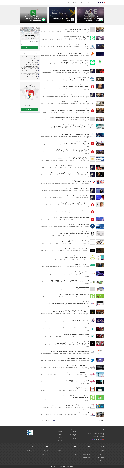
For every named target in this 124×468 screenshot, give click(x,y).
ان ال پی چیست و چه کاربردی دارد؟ (80, 320)
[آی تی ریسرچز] (92, 351)
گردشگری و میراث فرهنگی (86, 454)
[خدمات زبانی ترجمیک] (92, 264)
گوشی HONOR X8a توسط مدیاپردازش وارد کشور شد (76, 373)
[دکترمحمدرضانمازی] (92, 70)
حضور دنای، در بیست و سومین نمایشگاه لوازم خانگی (76, 257)
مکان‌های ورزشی (59, 450)
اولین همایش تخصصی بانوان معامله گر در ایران (78, 358)
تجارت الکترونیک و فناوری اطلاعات (98, 453)
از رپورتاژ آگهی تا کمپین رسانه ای (70, 438)
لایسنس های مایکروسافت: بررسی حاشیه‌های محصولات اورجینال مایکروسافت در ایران (68, 351)
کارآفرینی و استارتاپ (101, 450)
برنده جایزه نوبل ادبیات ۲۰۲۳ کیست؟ (80, 265)
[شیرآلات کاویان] (92, 303)
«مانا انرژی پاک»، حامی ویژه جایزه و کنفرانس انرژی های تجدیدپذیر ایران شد (71, 159)
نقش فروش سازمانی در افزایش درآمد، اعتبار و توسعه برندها (29, 71)
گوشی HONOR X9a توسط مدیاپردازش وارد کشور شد (76, 366)
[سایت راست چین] (92, 296)
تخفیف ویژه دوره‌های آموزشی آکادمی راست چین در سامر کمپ (74, 294)
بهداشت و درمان (87, 450)
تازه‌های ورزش (60, 448)
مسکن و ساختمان (101, 461)
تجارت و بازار (102, 448)
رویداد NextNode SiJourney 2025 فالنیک (61, 19)
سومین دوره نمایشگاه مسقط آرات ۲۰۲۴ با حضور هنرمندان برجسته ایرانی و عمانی (69, 117)
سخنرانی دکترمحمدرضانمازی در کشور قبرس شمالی (77, 196)
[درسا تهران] (92, 343)
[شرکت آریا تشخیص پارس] (92, 389)
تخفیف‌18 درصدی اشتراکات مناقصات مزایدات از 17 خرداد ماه (74, 79)
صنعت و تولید (102, 454)
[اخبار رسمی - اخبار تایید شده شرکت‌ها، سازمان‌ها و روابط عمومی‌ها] (100, 2)
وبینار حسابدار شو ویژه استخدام (81, 182)
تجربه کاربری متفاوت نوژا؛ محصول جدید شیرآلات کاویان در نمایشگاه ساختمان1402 (69, 303)
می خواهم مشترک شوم (29, 48)
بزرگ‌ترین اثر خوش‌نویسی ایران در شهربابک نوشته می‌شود (75, 86)
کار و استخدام (102, 458)
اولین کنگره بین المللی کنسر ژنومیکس (80, 389)
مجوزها (74, 433)
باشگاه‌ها (60, 453)
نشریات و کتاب (73, 450)
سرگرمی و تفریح (45, 453)
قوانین (75, 437)
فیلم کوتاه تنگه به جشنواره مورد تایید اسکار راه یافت (76, 249)
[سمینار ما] (92, 320)
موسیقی (74, 453)
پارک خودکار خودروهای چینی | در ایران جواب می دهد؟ (30, 77)
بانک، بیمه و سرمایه (101, 460)
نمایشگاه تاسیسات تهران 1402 (82, 287)
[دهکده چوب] (92, 289)
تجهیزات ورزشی (59, 451)
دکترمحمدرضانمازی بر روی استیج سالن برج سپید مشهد (76, 95)
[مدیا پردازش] (92, 367)
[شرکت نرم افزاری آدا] (92, 273)
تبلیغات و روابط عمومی (86, 457)
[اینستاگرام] (92, 439)
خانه (88, 2)
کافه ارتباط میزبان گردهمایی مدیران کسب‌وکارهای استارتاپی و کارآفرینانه (72, 150)
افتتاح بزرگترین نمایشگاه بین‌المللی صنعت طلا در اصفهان (75, 327)
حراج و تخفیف (31, 448)
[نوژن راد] (92, 281)
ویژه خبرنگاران (60, 437)
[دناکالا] (92, 257)
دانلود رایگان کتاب (29, 109)
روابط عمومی (60, 431)
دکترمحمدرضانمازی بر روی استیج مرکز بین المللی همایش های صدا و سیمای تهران (69, 70)
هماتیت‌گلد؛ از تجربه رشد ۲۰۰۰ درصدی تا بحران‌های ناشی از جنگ (30, 57)
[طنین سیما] (92, 103)
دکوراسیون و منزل (45, 454)
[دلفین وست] (92, 360)
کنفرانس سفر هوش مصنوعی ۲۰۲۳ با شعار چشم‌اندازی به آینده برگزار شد (71, 217)
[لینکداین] (96, 439)
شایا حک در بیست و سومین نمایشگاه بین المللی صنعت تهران (74, 233)
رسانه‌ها (75, 448)
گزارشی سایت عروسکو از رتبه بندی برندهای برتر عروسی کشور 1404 (73, 54)
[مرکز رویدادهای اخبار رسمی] (92, 86)
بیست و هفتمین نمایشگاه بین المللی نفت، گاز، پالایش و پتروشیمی (73, 343)
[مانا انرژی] (92, 159)
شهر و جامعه (88, 451)
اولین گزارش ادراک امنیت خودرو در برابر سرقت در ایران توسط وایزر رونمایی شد (70, 110)
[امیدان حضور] (92, 119)
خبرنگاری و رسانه (59, 434)
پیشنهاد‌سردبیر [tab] (35, 54)
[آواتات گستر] (92, 242)
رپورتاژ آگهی (60, 440)
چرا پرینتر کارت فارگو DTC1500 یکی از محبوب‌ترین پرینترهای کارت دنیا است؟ (30, 65)
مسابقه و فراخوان (31, 451)
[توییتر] (98, 439)
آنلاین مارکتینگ (59, 433)
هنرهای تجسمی (73, 454)
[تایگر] (92, 226)
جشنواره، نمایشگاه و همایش (29, 450)
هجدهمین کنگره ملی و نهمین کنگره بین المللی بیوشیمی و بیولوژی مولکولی (71, 126)
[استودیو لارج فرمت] (92, 250)
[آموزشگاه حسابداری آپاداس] (92, 181)
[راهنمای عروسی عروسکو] (92, 53)
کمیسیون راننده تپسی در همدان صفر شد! (30, 68)
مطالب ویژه (60, 438)
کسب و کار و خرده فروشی (100, 456)
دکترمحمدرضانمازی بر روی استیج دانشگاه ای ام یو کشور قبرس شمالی (72, 166)
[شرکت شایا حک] (92, 233)
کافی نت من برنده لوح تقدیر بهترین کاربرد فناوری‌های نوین (33, 19)
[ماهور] (92, 414)
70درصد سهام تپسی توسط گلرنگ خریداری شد (78, 210)
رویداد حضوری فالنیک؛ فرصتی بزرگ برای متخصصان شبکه (75, 135)
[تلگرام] (94, 439)
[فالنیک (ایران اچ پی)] (72, 19)
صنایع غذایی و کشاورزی (100, 457)
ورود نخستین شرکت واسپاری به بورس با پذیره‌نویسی (76, 143)
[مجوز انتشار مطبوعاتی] (30, 433)
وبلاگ (68, 2)
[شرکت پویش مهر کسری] (92, 29)
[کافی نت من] (101, 19)
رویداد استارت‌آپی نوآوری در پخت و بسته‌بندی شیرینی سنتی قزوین (73, 29)
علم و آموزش (88, 448)
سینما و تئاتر (74, 451)
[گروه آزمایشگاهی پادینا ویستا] (92, 126)
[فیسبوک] (101, 439)
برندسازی (60, 435)
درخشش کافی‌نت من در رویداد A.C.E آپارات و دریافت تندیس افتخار (90, 19)
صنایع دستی (74, 456)
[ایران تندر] (92, 79)
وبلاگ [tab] (25, 54)
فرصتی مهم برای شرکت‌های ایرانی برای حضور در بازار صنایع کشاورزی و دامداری (70, 280)
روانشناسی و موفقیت (44, 450)
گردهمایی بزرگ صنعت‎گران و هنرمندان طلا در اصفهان (76, 334)
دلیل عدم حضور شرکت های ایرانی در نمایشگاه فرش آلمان (75, 413)
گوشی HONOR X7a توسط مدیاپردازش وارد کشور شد (76, 380)
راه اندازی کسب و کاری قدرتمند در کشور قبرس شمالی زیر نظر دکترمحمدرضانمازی (69, 173)
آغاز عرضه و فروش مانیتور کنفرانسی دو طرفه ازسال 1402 (75, 242)
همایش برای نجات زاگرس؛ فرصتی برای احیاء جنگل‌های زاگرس (74, 203)
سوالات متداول (73, 435)
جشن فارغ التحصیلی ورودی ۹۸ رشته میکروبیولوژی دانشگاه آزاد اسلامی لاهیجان (70, 312)
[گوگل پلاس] (103, 439)
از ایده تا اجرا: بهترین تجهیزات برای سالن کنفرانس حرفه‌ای (75, 102)
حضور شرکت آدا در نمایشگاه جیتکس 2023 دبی (77, 273)
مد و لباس (46, 451)
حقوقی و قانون (87, 453)
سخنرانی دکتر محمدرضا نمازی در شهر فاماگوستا (77, 189)
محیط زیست (88, 456)
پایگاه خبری (82, 2)
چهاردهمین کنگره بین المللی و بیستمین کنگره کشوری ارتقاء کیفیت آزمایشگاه (70, 406)
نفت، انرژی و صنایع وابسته (100, 451)
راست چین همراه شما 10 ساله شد (81, 397)
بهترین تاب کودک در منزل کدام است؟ (30, 74)
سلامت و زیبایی (45, 448)
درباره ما (74, 431)
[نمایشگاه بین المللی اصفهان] (92, 328)
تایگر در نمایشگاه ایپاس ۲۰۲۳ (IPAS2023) (78, 225)
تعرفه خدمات (74, 2)
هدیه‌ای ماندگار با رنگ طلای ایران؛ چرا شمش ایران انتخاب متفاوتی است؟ (29, 61)
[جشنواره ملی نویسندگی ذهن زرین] (92, 311)
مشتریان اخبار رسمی (72, 434)
